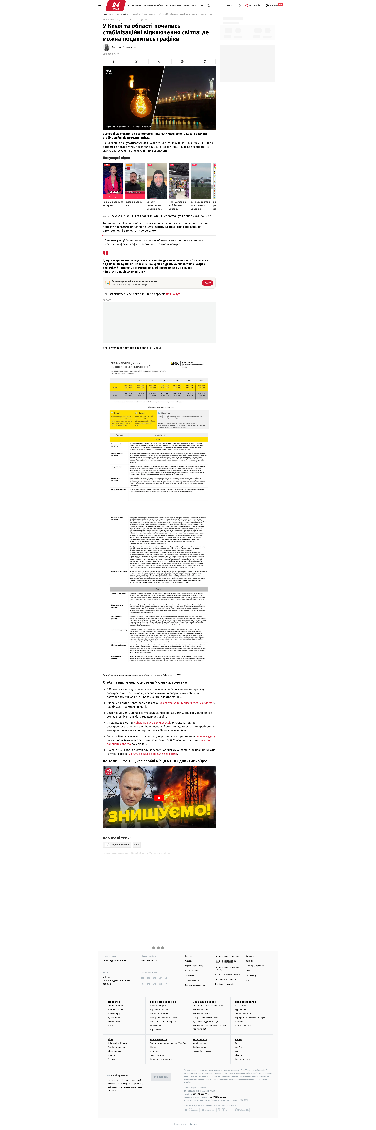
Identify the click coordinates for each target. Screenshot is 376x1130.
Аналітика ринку (200, 1043)
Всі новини (134, 5)
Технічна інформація (224, 984)
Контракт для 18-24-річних (205, 1017)
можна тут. (172, 294)
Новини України (153, 5)
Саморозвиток (157, 1055)
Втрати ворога (157, 1029)
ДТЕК (116, 53)
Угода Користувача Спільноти (228, 974)
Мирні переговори (159, 1013)
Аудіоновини (114, 1021)
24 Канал (107, 14)
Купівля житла (200, 1047)
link (142, 978)
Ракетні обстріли (158, 1005)
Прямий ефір (114, 1013)
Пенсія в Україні (243, 1025)
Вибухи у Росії (157, 1025)
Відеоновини (114, 1017)
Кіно (110, 1039)
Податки (239, 1021)
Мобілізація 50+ (200, 1009)
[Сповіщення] (240, 6)
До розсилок (161, 1077)
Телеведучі (189, 976)
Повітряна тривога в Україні (163, 1017)
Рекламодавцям (191, 980)
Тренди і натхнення (202, 1051)
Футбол (238, 1047)
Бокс (237, 1043)
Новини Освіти (158, 1039)
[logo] (115, 6)
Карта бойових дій (159, 1009)
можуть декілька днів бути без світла (153, 754)
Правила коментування (225, 979)
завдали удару (205, 736)
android (192, 1109)
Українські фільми (116, 1047)
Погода (111, 1025)
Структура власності (255, 966)
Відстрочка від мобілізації (205, 1021)
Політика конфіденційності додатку (227, 969)
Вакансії (249, 961)
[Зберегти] (205, 61)
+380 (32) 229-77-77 (200, 1094)
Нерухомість (200, 1039)
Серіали (111, 1059)
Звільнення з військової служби (208, 1005)
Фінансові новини (244, 1013)
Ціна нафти (240, 1005)
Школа (153, 1047)
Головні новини (115, 1005)
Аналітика (190, 5)
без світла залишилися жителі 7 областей (186, 703)
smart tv (224, 1109)
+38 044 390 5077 (150, 960)
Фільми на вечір (115, 1051)
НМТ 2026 (154, 1051)
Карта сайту (251, 976)
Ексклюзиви (173, 5)
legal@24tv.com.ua (218, 1097)
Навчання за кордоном (161, 1059)
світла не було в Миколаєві (152, 722)
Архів (248, 971)
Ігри (201, 5)
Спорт (238, 1039)
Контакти (250, 956)
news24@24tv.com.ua (114, 960)
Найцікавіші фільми (117, 1043)
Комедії (111, 1055)
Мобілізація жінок (201, 1013)
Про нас (188, 956)
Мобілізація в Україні (205, 1001)
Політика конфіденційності (227, 956)
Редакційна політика (193, 966)
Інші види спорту (243, 1059)
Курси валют (241, 1009)
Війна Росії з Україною (163, 1001)
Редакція (188, 961)
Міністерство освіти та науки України (168, 1043)
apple (208, 1109)
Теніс (237, 1051)
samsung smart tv (242, 1109)
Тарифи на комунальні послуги (250, 1017)
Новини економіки (245, 1001)
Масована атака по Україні (163, 1021)
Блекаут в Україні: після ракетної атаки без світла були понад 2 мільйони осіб (161, 216)
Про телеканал (191, 971)
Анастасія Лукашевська (124, 47)
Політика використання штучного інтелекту (225, 962)
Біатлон (239, 1055)
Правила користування (194, 985)
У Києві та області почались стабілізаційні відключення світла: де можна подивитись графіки (173, 14)
